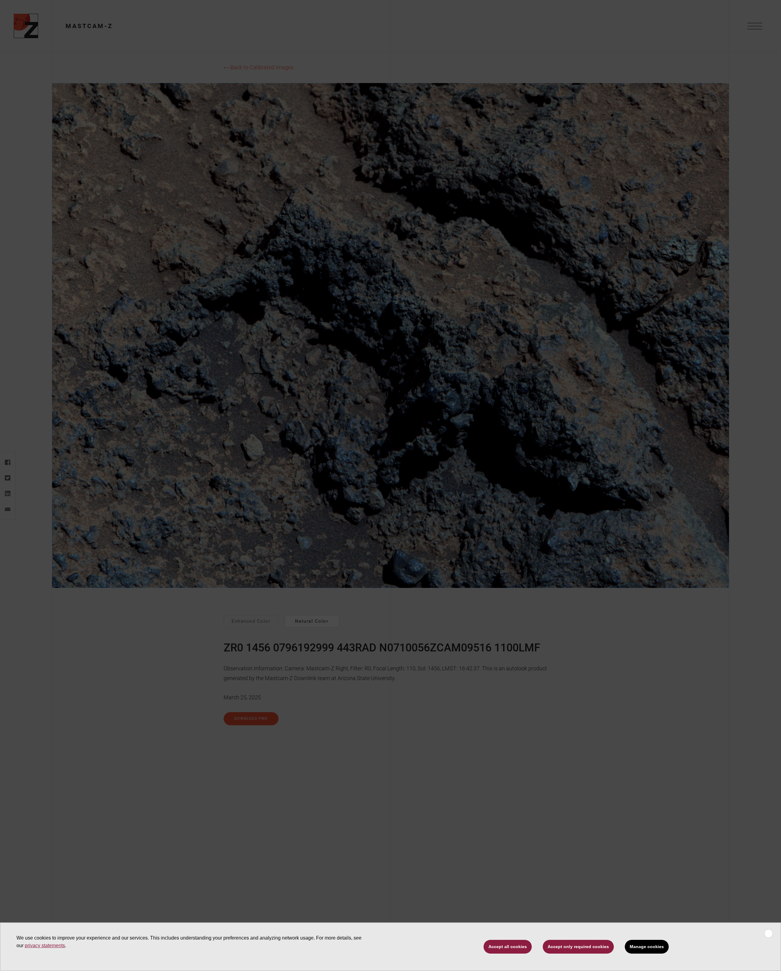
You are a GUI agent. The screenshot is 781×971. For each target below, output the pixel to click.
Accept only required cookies (578, 946)
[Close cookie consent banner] (768, 933)
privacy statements (45, 945)
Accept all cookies (507, 946)
